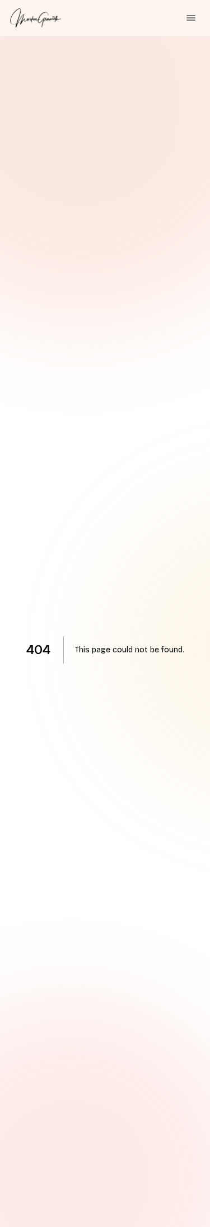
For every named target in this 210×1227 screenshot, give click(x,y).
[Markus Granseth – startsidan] (35, 18)
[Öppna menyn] (191, 18)
